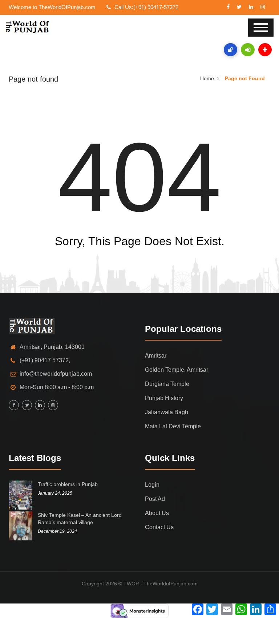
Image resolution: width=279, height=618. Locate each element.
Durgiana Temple (167, 384)
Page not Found (245, 78)
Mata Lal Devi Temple (173, 426)
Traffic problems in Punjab (68, 484)
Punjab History (164, 398)
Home (207, 78)
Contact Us (159, 527)
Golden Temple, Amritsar (176, 370)
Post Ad (155, 499)
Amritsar (155, 356)
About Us (157, 513)
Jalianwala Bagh (166, 412)
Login (152, 485)
